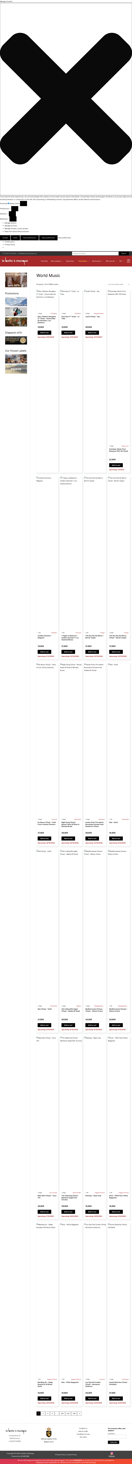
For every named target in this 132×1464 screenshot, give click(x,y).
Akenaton (102, 819)
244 (62, 1413)
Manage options (10, 223)
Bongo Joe (125, 446)
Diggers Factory (100, 1192)
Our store (83, 1437)
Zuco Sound (53, 1192)
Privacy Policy (10, 245)
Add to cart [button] (44, 333)
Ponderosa (125, 1379)
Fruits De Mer (77, 1192)
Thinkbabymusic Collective (102, 1006)
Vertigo (102, 632)
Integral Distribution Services (103, 313)
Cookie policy (10, 242)
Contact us (83, 1428)
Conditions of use (83, 1434)
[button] (66, 99)
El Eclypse (54, 313)
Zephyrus (54, 632)
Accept (5, 238)
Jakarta (78, 1006)
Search (123, 253)
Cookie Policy (72, 1455)
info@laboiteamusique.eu (27, 253)
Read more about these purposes (17, 231)
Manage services (11, 226)
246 (74, 1413)
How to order (83, 1431)
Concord (78, 632)
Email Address (111, 1433)
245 (68, 1413)
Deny (15, 238)
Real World (77, 819)
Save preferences (48, 238)
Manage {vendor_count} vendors (16, 229)
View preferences (29, 238)
